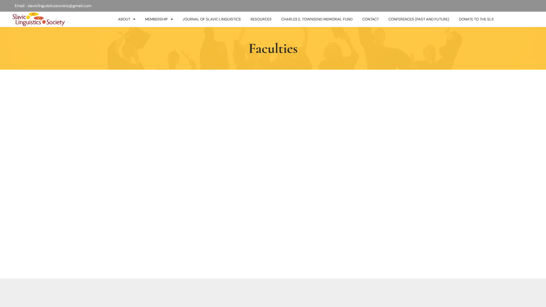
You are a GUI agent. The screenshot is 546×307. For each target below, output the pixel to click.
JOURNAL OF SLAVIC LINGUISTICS (212, 19)
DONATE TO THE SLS (476, 19)
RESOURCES (261, 19)
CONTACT (370, 19)
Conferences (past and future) (418, 19)
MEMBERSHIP (156, 19)
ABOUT (124, 19)
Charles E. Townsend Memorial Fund (317, 19)
